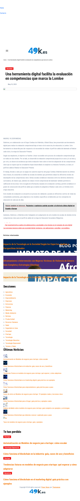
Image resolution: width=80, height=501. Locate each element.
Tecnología (8, 337)
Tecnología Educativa (12, 340)
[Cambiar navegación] (7, 50)
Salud (7, 325)
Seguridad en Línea (11, 328)
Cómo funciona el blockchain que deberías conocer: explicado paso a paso (27, 415)
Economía (8, 295)
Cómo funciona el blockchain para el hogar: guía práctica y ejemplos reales (27, 401)
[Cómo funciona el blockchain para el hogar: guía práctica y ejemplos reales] (5, 398)
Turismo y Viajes (10, 346)
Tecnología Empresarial (12, 343)
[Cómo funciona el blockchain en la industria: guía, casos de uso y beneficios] (5, 363)
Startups (8, 334)
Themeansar (56, 487)
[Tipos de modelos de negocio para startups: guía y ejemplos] (5, 419)
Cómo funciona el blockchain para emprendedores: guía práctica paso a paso (28, 387)
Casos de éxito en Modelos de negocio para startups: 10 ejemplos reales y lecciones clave (33, 394)
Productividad (10, 319)
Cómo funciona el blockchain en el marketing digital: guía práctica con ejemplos (29, 380)
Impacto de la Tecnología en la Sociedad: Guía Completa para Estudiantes (37, 277)
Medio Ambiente (10, 313)
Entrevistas (9, 304)
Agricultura (8, 292)
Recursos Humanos (11, 322)
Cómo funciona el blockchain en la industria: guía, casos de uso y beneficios (27, 366)
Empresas (8, 301)
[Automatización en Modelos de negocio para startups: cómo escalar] (5, 356)
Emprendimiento (10, 298)
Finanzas (8, 307)
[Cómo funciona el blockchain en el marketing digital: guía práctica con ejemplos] (5, 377)
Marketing (8, 310)
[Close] (0, 4)
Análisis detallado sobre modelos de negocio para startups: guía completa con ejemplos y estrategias (36, 408)
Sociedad (9, 68)
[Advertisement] (40, 30)
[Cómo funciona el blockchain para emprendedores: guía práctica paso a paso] (5, 384)
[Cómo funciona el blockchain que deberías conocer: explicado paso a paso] (5, 412)
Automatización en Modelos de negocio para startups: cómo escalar (25, 359)
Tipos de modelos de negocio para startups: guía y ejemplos (23, 422)
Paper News (45, 487)
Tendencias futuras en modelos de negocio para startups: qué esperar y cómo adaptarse (32, 373)
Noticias (8, 316)
